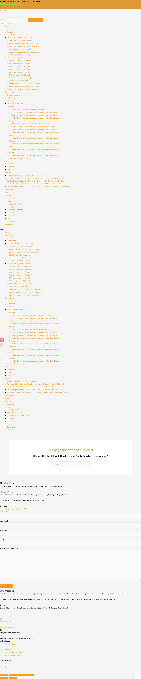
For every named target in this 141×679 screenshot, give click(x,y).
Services (8, 172)
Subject (3, 539)
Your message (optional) (9, 549)
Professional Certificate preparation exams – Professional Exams (35, 118)
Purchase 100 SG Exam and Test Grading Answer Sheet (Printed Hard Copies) (35, 178)
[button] (70, 229)
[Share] (13, 675)
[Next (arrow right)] (13, 678)
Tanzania (12, 141)
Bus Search (11, 32)
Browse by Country (14, 95)
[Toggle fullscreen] (21, 675)
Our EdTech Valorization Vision (18, 210)
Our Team (10, 213)
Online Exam (9, 92)
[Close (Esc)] (4, 675)
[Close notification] (1, 8)
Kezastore (3, 11)
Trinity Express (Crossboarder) (20, 41)
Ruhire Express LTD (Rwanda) (20, 75)
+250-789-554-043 (7, 622)
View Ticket (11, 35)
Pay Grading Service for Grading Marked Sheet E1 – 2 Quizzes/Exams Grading (35, 181)
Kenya (11, 101)
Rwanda (12, 98)
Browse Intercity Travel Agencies (19, 58)
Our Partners (12, 215)
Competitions (9, 190)
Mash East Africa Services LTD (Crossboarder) (26, 43)
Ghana (11, 147)
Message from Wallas (15, 204)
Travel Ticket (9, 29)
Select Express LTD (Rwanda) (20, 78)
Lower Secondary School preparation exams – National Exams (34, 112)
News (7, 193)
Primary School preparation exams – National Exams (31, 109)
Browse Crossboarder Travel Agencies (21, 38)
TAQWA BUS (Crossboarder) (19, 55)
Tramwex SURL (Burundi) (18, 81)
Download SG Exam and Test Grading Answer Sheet (26, 175)
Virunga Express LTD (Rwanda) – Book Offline (25, 84)
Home (7, 26)
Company (8, 195)
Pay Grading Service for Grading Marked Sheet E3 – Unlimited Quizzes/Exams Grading (38, 187)
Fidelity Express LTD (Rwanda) (20, 64)
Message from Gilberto (15, 207)
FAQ (8, 218)
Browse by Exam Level (15, 104)
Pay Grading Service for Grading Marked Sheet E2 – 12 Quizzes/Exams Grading (36, 184)
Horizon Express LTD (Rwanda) (20, 66)
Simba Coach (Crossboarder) (19, 49)
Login (9, 170)
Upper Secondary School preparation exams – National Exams (34, 115)
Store (7, 161)
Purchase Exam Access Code (17, 158)
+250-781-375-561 (7, 627)
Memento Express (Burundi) (19, 72)
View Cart (10, 167)
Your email (4, 521)
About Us (10, 198)
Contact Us (11, 221)
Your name (4, 512)
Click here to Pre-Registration (11, 4)
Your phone (4, 530)
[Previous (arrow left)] (4, 678)
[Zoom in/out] (30, 675)
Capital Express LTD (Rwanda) (20, 61)
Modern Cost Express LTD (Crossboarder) (24, 46)
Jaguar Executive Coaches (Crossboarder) (24, 52)
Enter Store (11, 164)
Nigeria (12, 152)
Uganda (12, 135)
